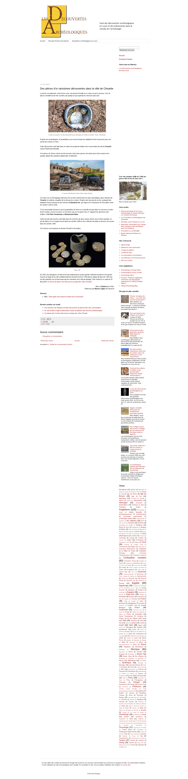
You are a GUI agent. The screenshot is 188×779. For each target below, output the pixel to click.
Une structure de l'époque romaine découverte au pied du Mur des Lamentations (72, 308)
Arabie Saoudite (135, 512)
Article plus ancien (107, 341)
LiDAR (121, 638)
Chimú (136, 542)
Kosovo (127, 631)
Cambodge (122, 538)
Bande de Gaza (124, 527)
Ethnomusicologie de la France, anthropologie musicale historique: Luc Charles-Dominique (133, 213)
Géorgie (141, 603)
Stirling (142, 712)
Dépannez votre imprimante (130, 247)
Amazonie (139, 503)
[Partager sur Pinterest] (50, 319)
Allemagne (123, 503)
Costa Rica (137, 565)
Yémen (132, 745)
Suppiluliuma (122, 718)
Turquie (122, 740)
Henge (127, 612)
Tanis (122, 723)
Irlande (133, 623)
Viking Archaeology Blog (129, 286)
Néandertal (131, 660)
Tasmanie (125, 725)
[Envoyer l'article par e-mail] (52, 322)
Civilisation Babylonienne (127, 549)
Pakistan (141, 669)
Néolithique (126, 663)
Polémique (122, 682)
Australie (131, 523)
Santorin (132, 699)
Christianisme (123, 546)
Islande (142, 623)
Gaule (141, 601)
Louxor (136, 638)
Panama (132, 673)
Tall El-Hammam (141, 721)
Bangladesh (135, 527)
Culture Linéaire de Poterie (136, 567)
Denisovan (140, 574)
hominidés (138, 614)
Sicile (141, 708)
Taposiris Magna (137, 723)
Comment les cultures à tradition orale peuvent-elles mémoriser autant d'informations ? (137, 371)
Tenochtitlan (140, 729)
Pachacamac (131, 669)
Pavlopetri (121, 675)
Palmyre (124, 673)
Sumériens (139, 716)
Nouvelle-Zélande (134, 665)
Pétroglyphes (139, 680)
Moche (130, 652)
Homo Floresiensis (126, 616)
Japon (140, 625)
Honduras (140, 616)
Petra (128, 680)
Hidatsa (134, 612)
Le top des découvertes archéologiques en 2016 (138, 390)
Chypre (132, 546)
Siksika (121, 710)
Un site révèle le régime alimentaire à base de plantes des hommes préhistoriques (73, 310)
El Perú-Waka (126, 588)
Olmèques (124, 667)
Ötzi (122, 669)
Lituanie (129, 638)
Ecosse (121, 583)
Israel (47, 324)
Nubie (144, 665)
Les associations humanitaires (131, 255)
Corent (123, 565)
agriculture (122, 498)
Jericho (121, 627)
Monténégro (131, 654)
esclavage (121, 592)
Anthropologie (140, 510)
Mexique (135, 649)
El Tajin (135, 588)
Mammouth (132, 642)
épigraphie (131, 590)
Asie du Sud (122, 523)
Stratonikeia (136, 714)
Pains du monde (126, 260)
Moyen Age (141, 654)
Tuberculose (134, 738)
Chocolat (126, 544)
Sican (127, 708)
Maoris (141, 642)
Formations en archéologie (130, 231)
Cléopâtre (141, 561)
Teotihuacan (123, 732)
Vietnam (141, 740)
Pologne (136, 682)
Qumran (131, 693)
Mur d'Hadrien (139, 656)
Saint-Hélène (142, 697)
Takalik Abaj (131, 721)
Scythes (131, 701)
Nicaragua (140, 662)
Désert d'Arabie (123, 576)
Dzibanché (141, 580)
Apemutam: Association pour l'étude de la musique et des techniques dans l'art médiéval (133, 226)
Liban (138, 636)
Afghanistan (141, 489)
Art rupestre (131, 521)
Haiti (143, 609)
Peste (120, 680)
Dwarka (124, 578)
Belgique (143, 527)
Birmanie (142, 529)
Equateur (141, 590)
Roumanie (140, 695)
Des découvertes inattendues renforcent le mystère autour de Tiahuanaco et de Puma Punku (137, 352)
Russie (121, 697)
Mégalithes (127, 647)
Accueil (42, 41)
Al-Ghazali (133, 498)
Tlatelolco (124, 736)
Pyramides (139, 691)
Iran (120, 623)
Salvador (124, 699)
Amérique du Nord (138, 505)
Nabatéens (131, 658)
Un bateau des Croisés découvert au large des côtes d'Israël (65, 313)
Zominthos (122, 747)
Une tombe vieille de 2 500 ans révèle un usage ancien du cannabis (137, 448)
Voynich (131, 742)
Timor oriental (134, 734)
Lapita (126, 636)
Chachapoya (140, 540)
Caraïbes (141, 538)
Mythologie (122, 658)
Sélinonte (143, 703)
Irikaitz (127, 623)
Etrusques (122, 596)
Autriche (141, 523)
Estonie (121, 594)
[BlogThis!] (44, 319)
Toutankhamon (123, 738)
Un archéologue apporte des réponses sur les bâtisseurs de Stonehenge (137, 467)
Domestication (141, 576)
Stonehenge (124, 714)
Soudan (143, 710)
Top (141, 736)
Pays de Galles (131, 675)
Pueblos (131, 691)
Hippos (121, 614)
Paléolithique (132, 671)
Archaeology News (127, 275)
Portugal (132, 684)
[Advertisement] (77, 65)
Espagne (130, 592)
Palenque (122, 671)
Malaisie (144, 640)
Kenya (134, 629)
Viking (121, 742)
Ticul (120, 734)
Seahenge (141, 701)
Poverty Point (142, 684)
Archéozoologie (140, 518)
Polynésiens (123, 684)
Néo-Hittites (143, 660)
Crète (144, 565)
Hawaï (120, 612)
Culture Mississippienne (126, 569)
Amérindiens (123, 505)
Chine (144, 542)
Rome (131, 695)
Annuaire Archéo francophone (58, 41)
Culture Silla (141, 569)
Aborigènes (123, 489)
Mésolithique (139, 647)
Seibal (137, 703)
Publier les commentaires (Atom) (61, 344)
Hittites (129, 614)
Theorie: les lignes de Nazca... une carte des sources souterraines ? (138, 298)
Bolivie (137, 531)
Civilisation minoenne (139, 555)
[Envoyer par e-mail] (42, 319)
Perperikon (141, 678)
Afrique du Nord (135, 491)
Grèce (137, 607)
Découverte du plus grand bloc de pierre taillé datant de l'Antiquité (137, 333)
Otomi (138, 667)
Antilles (121, 512)
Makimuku (136, 640)
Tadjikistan (141, 718)
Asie (142, 521)
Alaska (121, 500)
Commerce (136, 563)
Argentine (121, 520)
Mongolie (122, 654)
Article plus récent (47, 341)
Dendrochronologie (128, 574)
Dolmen (132, 576)
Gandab (133, 601)
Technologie (124, 727)
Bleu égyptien (129, 531)
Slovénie (136, 710)
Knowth (121, 631)
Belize (123, 529)
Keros (142, 629)
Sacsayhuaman (132, 697)
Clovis (121, 563)
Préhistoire (136, 687)
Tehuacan (136, 727)
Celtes (129, 540)
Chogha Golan (138, 544)
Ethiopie (142, 594)
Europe (131, 596)
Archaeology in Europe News (131, 270)
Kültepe (141, 631)
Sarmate (121, 701)
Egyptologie (123, 586)
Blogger (97, 773)
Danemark (142, 572)
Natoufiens (141, 658)
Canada (131, 538)
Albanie (129, 500)
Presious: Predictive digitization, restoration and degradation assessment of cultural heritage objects (132, 280)
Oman (132, 667)
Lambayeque (140, 633)
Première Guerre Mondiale (128, 688)
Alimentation (138, 500)
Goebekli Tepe (132, 605)
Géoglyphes (132, 603)
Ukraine (132, 740)
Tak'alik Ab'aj (122, 721)
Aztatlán (131, 525)
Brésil (144, 533)
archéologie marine (125, 518)
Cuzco (132, 572)
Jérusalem (129, 627)
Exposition (141, 596)
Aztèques (139, 525)
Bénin (129, 529)
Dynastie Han (133, 578)
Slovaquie (128, 710)
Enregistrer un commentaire (52, 336)
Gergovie (121, 605)
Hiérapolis (141, 612)
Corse (129, 565)
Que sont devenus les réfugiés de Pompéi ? (137, 314)
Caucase (121, 540)
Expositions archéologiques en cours (84, 41)
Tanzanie (128, 723)
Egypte (135, 583)
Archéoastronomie (125, 514)
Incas (144, 618)
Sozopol (124, 712)
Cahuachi (141, 535)
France (143, 599)
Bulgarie (125, 536)
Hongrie (121, 618)
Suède (144, 714)
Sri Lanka (133, 712)
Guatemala (123, 610)
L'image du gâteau (127, 250)
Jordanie (140, 627)
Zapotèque (141, 745)
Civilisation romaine (134, 557)
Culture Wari (123, 572)
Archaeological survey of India (131, 272)
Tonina (133, 736)
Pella (124, 678)
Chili (130, 542)
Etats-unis (130, 594)
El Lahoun (135, 585)
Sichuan (134, 708)
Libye (143, 636)
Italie (131, 625)
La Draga (129, 633)
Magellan (128, 640)
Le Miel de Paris (126, 252)
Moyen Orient (127, 656)
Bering (135, 529)
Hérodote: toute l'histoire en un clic (133, 222)
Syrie (131, 719)
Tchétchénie (139, 725)
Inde (124, 620)
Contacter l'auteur (125, 59)
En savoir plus (126, 765)
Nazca (121, 660)
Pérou (130, 678)
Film (120, 599)
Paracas (140, 673)
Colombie (128, 563)
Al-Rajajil (141, 498)
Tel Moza (143, 727)
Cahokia (134, 536)
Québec (121, 693)
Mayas (143, 644)
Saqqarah (140, 699)
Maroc (135, 644)
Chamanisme (122, 542)
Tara (145, 723)
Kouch (134, 631)
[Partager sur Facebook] (48, 319)
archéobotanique (141, 514)
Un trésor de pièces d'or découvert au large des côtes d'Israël (69, 282)
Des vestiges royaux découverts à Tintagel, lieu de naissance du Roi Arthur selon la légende (137, 430)
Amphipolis (122, 507)
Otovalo (144, 667)
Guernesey (136, 609)
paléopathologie (142, 671)
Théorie (134, 732)
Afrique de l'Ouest (124, 491)
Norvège (122, 665)
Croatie (123, 567)
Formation (134, 599)
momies (139, 652)
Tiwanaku (143, 734)
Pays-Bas (143, 675)
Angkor (138, 507)
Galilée (125, 601)
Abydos (133, 489)
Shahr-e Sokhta (132, 706)
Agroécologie (125, 245)
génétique (122, 603)
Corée (144, 563)
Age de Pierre (132, 494)
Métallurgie (122, 649)
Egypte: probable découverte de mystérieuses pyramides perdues (136, 410)
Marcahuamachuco (124, 644)
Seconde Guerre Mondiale (126, 703)
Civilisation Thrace (130, 561)
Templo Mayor (127, 729)
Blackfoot (121, 531)
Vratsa (139, 742)
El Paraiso (143, 585)
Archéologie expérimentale (132, 516)
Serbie (123, 706)
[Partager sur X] (46, 319)
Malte (123, 642)
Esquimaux (141, 592)
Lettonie (132, 636)
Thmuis (142, 731)
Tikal (125, 734)
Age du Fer (137, 496)
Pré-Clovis (125, 686)
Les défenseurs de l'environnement (133, 258)
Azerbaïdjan (122, 525)
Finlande (126, 599)
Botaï (130, 533)
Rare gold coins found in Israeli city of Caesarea (66, 297)
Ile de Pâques (132, 618)
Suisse (126, 716)
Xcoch (126, 745)
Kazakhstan (123, 629)
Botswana (136, 533)
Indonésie (134, 620)
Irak (141, 620)
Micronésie (122, 651)
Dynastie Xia (130, 580)
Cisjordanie (141, 546)
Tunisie (142, 738)
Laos (120, 636)
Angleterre (124, 509)
